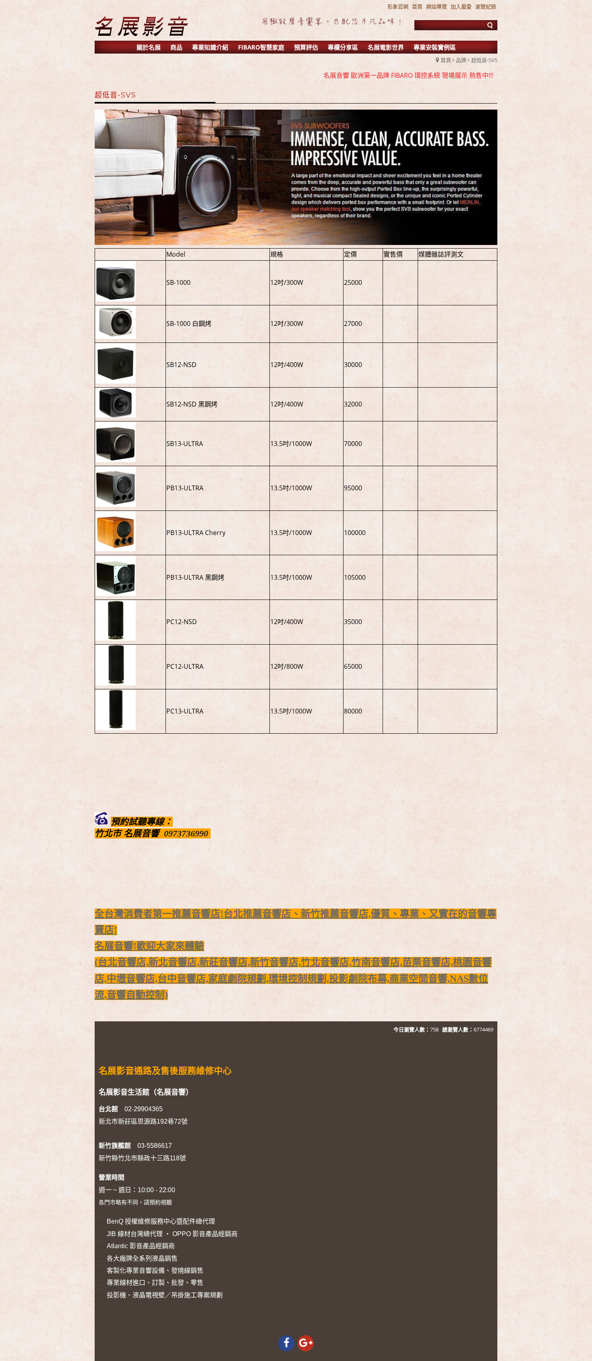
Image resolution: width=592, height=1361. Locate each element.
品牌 (461, 60)
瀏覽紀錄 (485, 6)
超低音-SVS (484, 60)
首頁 (446, 60)
